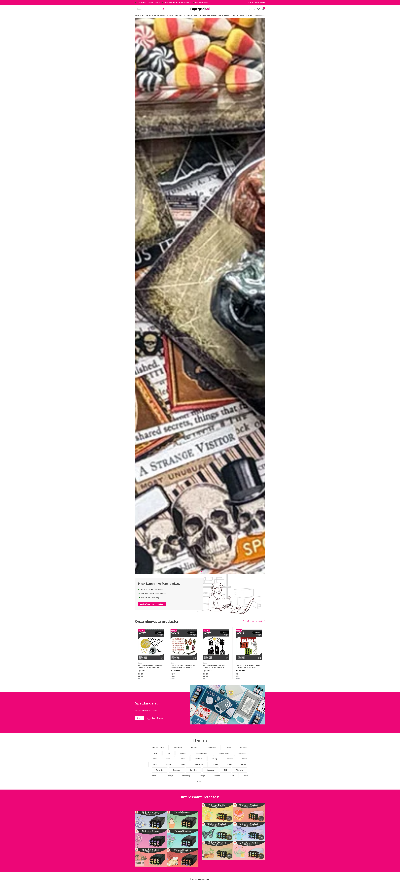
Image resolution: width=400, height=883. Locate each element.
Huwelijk (215, 759)
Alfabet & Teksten (158, 747)
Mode (183, 764)
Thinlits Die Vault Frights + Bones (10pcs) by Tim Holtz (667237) (248, 666)
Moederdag (199, 764)
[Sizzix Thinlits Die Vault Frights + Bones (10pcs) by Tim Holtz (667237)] (249, 645)
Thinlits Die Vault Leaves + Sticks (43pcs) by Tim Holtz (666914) (183, 666)
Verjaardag (186, 776)
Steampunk (210, 770)
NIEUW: (148, 15)
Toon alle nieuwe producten (253, 621)
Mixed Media (216, 15)
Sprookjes (193, 770)
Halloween (242, 753)
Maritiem (169, 764)
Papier (171, 15)
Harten (154, 759)
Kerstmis (230, 759)
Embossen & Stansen (182, 15)
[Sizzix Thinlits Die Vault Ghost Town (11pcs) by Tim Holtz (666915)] (216, 645)
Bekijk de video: (158, 718)
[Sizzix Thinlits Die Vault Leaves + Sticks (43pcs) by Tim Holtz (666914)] (184, 645)
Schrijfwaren (226, 15)
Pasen (230, 764)
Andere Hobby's (259, 15)
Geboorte (183, 753)
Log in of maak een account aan (152, 604)
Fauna (155, 753)
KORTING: (155, 15)
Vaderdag (154, 776)
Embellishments (238, 15)
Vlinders (217, 776)
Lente (155, 764)
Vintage (202, 776)
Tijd (225, 770)
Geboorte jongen (202, 753)
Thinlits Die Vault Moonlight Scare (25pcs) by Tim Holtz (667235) (150, 666)
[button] (198, 571)
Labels (244, 759)
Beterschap (178, 747)
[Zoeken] (163, 9)
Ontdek (139, 718)
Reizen (243, 764)
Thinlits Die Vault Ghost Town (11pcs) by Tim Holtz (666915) (214, 666)
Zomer (199, 781)
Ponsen (194, 15)
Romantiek (159, 770)
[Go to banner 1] (166, 839)
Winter (246, 776)
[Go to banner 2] (233, 831)
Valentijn (170, 776)
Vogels (232, 776)
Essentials (164, 15)
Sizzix (140, 663)
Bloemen (194, 747)
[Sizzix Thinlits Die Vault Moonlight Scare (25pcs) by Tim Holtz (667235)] (151, 645)
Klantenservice (260, 2)
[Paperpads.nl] (199, 9)
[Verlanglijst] (258, 9)
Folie (199, 15)
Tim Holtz (239, 770)
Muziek (215, 764)
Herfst (168, 759)
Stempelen (206, 15)
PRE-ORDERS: (140, 15)
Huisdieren (198, 759)
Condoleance (211, 747)
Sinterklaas (177, 770)
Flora (168, 753)
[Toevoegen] (162, 677)
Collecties (248, 15)
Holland (182, 759)
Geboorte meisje (223, 753)
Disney (228, 747)
